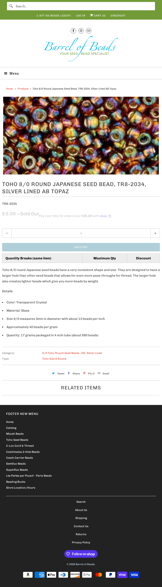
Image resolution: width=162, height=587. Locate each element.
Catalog (11, 427)
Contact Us (81, 526)
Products (23, 88)
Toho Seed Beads (17, 439)
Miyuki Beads (15, 433)
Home (10, 421)
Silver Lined (94, 353)
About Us (81, 510)
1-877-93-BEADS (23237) (53, 15)
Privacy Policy (81, 542)
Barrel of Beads (85, 564)
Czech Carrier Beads (19, 457)
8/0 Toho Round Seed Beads (61, 353)
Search (81, 501)
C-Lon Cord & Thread (20, 445)
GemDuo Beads (16, 463)
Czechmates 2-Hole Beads (23, 451)
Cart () (99, 15)
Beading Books (15, 481)
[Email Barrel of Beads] (88, 30)
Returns (81, 534)
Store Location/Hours (20, 487)
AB (83, 353)
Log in (80, 15)
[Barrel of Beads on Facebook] (73, 30)
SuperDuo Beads (17, 469)
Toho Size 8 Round (54, 358)
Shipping (81, 518)
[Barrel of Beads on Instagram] (81, 30)
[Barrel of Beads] (81, 49)
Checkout (118, 15)
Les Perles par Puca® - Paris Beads (29, 475)
